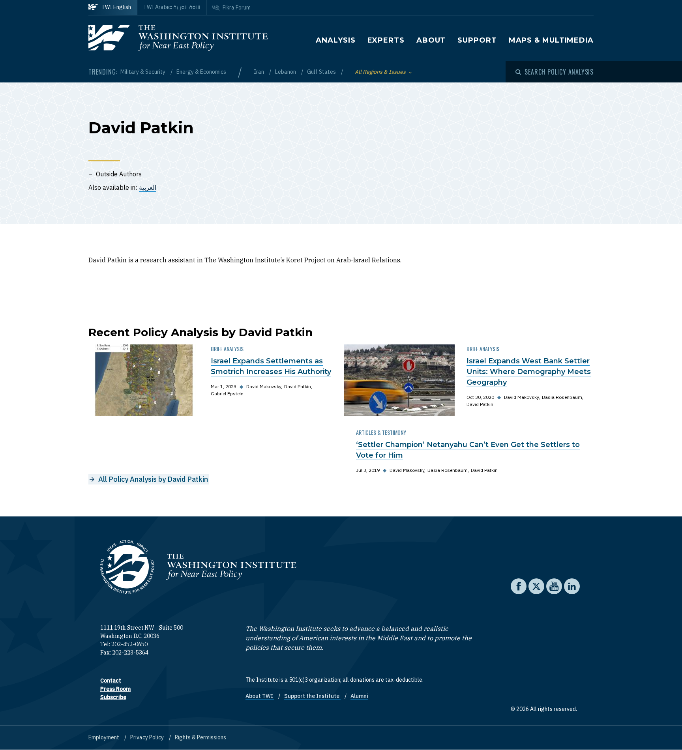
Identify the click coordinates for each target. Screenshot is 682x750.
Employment (104, 737)
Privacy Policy (147, 737)
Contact (110, 680)
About (431, 40)
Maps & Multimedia (551, 40)
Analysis (335, 40)
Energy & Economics (201, 71)
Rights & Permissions (200, 737)
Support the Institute (312, 696)
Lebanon (286, 71)
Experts (386, 40)
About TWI (259, 696)
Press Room (115, 688)
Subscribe (113, 697)
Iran (259, 71)
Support (477, 40)
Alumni (359, 696)
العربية (147, 187)
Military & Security (143, 71)
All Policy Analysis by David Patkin (153, 479)
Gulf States (322, 71)
